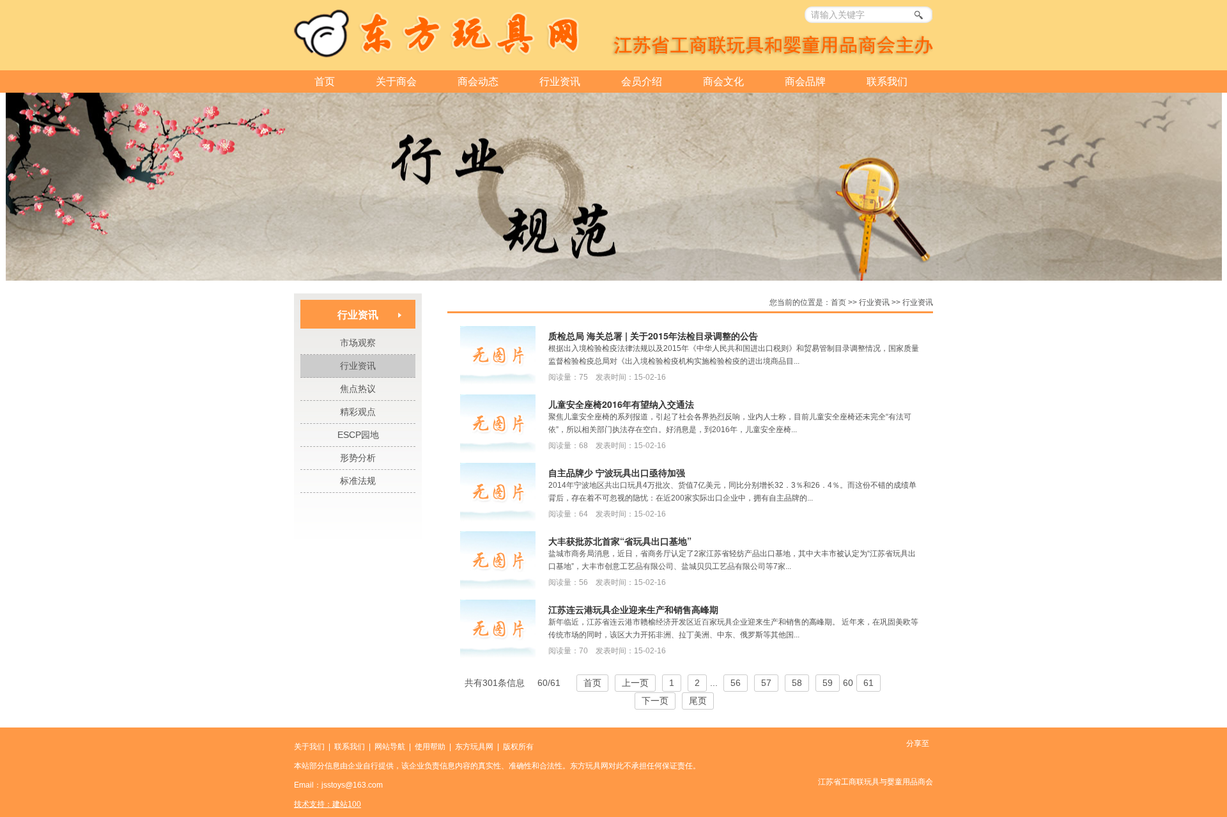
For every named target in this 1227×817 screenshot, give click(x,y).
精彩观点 (358, 412)
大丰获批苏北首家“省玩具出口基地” (619, 540)
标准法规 (358, 481)
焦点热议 (358, 389)
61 (868, 683)
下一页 (655, 701)
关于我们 (309, 746)
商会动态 (478, 81)
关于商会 (396, 81)
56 (735, 683)
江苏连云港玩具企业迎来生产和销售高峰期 (633, 609)
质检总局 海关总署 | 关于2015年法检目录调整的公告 (653, 335)
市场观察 (358, 343)
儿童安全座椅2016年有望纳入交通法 (621, 404)
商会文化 (723, 81)
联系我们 (887, 81)
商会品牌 (805, 81)
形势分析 (358, 458)
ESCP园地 (358, 435)
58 (797, 683)
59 (827, 683)
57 (766, 683)
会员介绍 (641, 81)
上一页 (635, 683)
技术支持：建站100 (327, 804)
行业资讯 (559, 81)
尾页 (698, 701)
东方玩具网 (474, 746)
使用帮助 (430, 746)
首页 (324, 81)
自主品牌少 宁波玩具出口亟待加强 (616, 472)
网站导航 (389, 746)
